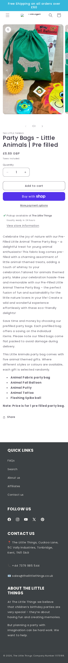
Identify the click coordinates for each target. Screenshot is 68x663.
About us (14, 478)
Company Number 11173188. (49, 655)
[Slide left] (26, 126)
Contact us (16, 495)
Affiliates (14, 486)
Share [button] (11, 417)
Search (13, 469)
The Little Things (22, 655)
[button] (7, 15)
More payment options (34, 205)
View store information (23, 226)
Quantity (8, 165)
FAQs (11, 460)
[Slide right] (42, 126)
